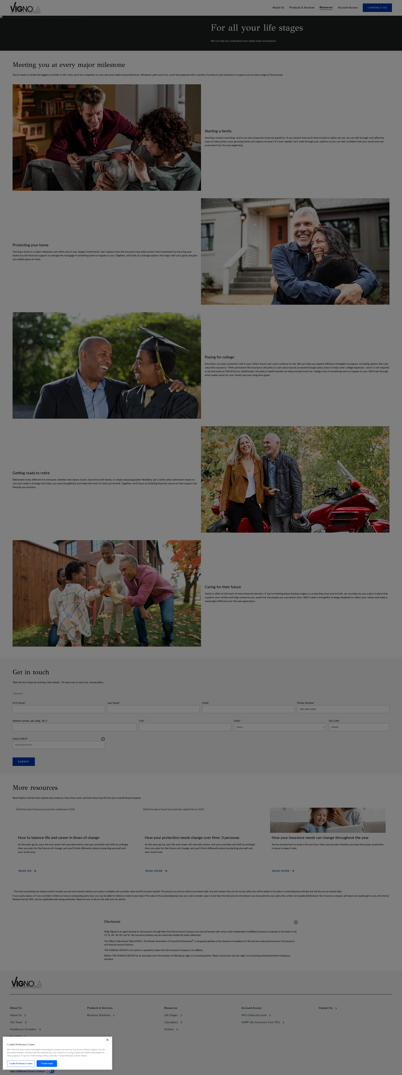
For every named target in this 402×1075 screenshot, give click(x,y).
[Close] (107, 1039)
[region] (57, 1053)
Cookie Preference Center (21, 1063)
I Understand (47, 1063)
